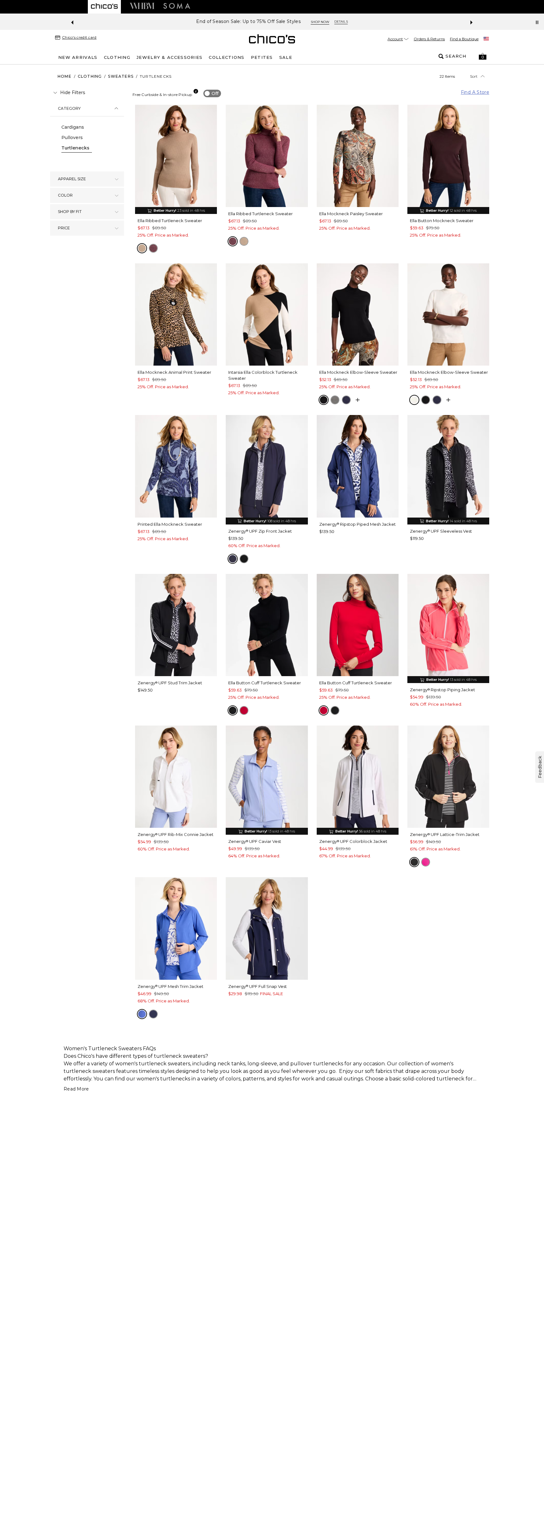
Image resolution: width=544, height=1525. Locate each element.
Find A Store (475, 92)
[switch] (212, 93)
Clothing (90, 76)
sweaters (179, 1064)
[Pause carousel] (537, 22)
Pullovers (72, 137)
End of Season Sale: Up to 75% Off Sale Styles (248, 21)
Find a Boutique (464, 38)
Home (64, 76)
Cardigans (72, 127)
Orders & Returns (429, 38)
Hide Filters (72, 92)
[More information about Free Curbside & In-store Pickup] (196, 91)
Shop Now (320, 22)
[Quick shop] (357, 400)
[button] (482, 56)
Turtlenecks (75, 148)
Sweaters (120, 76)
